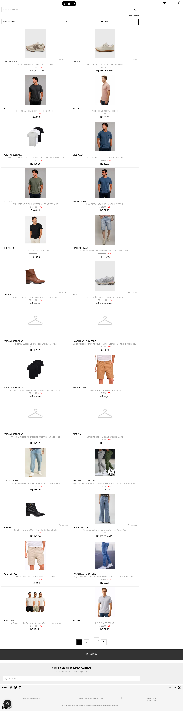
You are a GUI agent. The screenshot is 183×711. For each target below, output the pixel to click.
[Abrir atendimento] (7, 704)
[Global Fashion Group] (31, 707)
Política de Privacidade (110, 706)
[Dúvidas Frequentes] (178, 688)
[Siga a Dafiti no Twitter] (15, 688)
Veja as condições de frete (31, 698)
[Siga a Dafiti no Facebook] (10, 688)
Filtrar (104, 22)
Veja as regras (84, 671)
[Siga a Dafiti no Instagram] (20, 688)
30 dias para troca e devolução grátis (91, 698)
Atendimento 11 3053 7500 (151, 699)
